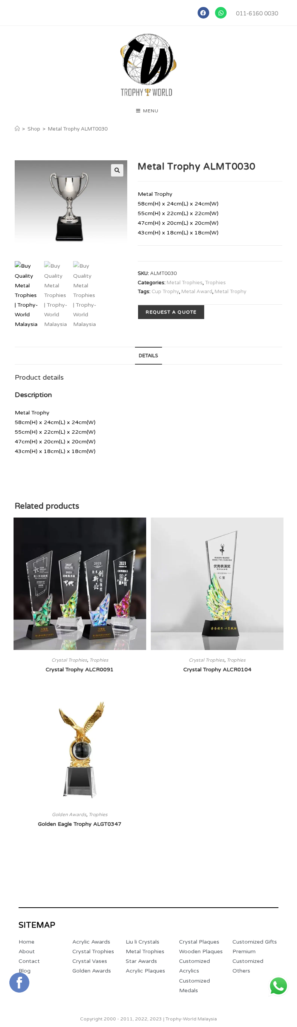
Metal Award (196, 292)
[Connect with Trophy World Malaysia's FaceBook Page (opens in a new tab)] (19, 982)
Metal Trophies (185, 283)
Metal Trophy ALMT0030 (78, 129)
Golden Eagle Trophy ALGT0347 (79, 824)
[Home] (17, 129)
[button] (117, 170)
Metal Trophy (230, 292)
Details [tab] (148, 356)
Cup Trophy (165, 292)
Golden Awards (69, 814)
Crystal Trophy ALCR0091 (80, 669)
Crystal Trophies (69, 660)
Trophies (215, 283)
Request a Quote (171, 312)
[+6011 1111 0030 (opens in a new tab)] (278, 986)
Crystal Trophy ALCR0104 (217, 669)
